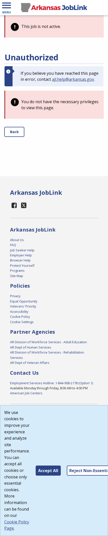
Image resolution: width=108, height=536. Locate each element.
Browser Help (20, 260)
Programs (17, 270)
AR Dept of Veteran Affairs (29, 362)
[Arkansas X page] (24, 205)
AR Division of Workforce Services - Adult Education (48, 342)
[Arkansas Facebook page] (14, 205)
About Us (17, 240)
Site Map (16, 276)
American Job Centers (26, 393)
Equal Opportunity (23, 301)
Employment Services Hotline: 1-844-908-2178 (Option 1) (51, 383)
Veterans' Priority (23, 306)
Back (14, 131)
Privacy (15, 296)
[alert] (54, 26)
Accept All (48, 470)
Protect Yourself (22, 265)
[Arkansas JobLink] (54, 7)
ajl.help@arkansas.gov (73, 79)
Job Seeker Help (22, 250)
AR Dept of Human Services (30, 347)
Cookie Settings (22, 322)
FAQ (13, 245)
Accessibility (19, 311)
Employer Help (21, 255)
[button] (6, 7)
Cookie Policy (20, 316)
